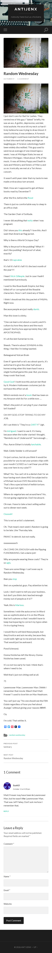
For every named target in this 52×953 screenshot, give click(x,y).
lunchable (36, 444)
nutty (30, 220)
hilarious (19, 605)
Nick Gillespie (17, 276)
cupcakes (17, 259)
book (29, 395)
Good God (9, 381)
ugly (8, 562)
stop (14, 579)
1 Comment (23, 79)
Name (7, 876)
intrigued (11, 431)
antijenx (26, 9)
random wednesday (17, 735)
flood (30, 197)
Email (7, 890)
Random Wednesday (13, 757)
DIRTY (34, 424)
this (20, 230)
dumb (36, 309)
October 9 (9, 79)
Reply (6, 811)
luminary (11, 745)
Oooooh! (8, 514)
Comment (9, 843)
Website (8, 904)
